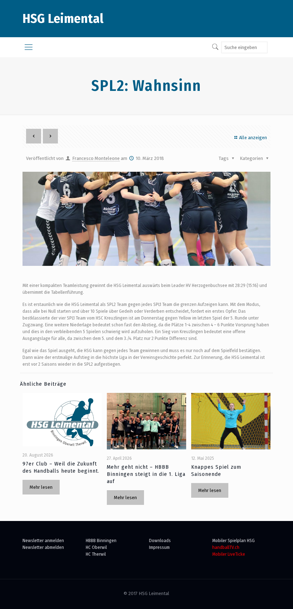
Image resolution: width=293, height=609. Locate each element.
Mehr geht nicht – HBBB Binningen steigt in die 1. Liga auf (146, 474)
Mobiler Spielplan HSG (233, 540)
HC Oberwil (96, 547)
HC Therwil (96, 554)
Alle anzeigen (253, 137)
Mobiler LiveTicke (228, 554)
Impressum (159, 547)
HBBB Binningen (101, 540)
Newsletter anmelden (43, 540)
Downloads (160, 540)
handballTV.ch (225, 547)
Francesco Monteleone (96, 158)
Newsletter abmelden (43, 547)
